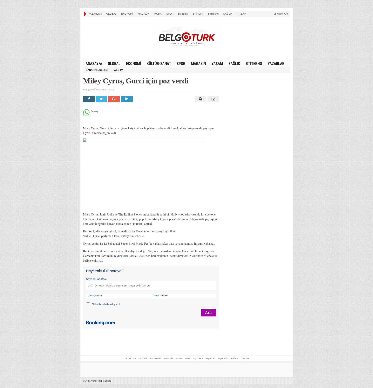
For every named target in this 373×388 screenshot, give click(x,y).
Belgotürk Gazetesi (101, 380)
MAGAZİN (143, 13)
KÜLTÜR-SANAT (159, 63)
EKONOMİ (127, 13)
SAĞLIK (228, 13)
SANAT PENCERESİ (97, 70)
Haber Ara (282, 13)
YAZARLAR (95, 13)
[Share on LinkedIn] (127, 99)
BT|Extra (183, 13)
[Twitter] (102, 99)
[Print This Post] (200, 99)
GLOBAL (111, 13)
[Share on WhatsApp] (86, 114)
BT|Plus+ (198, 13)
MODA (158, 13)
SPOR (169, 13)
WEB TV (118, 70)
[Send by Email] (212, 99)
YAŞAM (241, 13)
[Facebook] (89, 99)
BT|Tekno (213, 13)
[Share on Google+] (114, 99)
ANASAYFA (94, 63)
